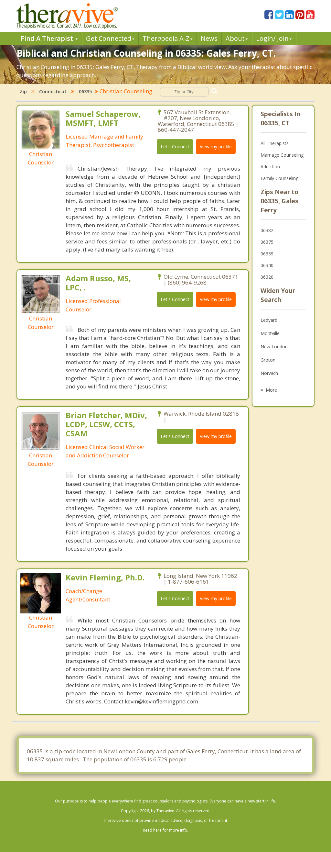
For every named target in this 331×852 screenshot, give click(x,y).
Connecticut (53, 91)
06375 (267, 242)
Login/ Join (272, 38)
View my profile (216, 146)
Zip (23, 91)
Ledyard (269, 320)
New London (274, 346)
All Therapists (275, 143)
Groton (268, 360)
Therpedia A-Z (166, 38)
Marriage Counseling (282, 155)
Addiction (270, 166)
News (209, 38)
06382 (267, 230)
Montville (270, 333)
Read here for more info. (165, 830)
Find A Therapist (48, 38)
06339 (267, 254)
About (235, 38)
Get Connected (108, 38)
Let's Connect (175, 146)
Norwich (269, 373)
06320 (267, 277)
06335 (85, 91)
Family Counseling (279, 178)
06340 (267, 265)
